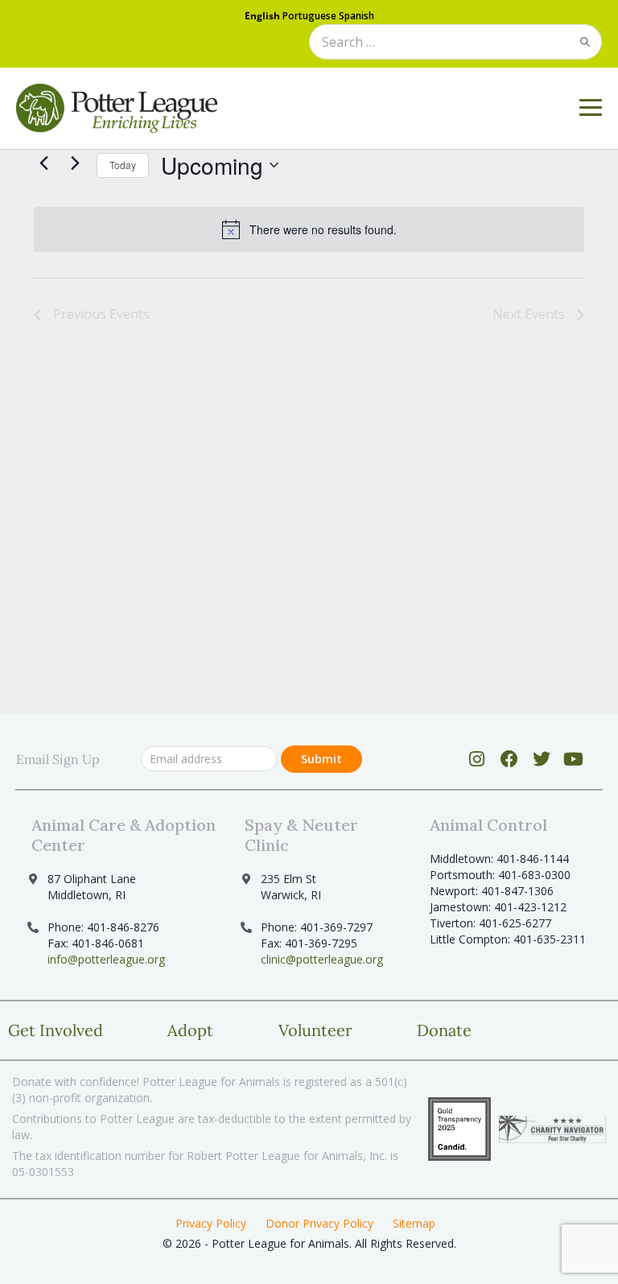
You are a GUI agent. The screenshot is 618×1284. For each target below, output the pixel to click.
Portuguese (309, 16)
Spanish (356, 16)
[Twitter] (541, 759)
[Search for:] (455, 43)
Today (122, 164)
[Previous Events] (43, 163)
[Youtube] (573, 759)
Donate (444, 1030)
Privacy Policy (210, 1223)
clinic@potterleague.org (322, 959)
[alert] (309, 229)
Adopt (190, 1030)
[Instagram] (477, 759)
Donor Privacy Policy (319, 1223)
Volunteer (315, 1030)
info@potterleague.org (106, 959)
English (262, 16)
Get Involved (55, 1030)
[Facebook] (509, 759)
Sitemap (414, 1223)
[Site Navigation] (590, 108)
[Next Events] (74, 163)
